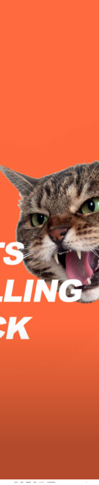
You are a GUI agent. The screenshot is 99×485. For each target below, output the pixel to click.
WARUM (28, 482)
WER (35, 482)
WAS (22, 482)
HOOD (16, 482)
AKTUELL (41, 482)
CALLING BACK (51, 482)
